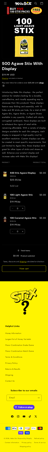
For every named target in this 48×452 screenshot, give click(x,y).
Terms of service (40, 442)
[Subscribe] (38, 398)
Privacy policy (27, 442)
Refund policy (39, 438)
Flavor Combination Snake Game (19, 345)
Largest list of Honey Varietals (18, 339)
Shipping (5, 78)
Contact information (12, 442)
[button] (5, 3)
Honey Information (13, 333)
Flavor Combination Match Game (19, 351)
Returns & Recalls (12, 369)
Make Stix (13, 438)
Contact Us (10, 381)
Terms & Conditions (13, 357)
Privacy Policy (11, 363)
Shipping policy (25, 446)
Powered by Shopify (25, 438)
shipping (23, 261)
